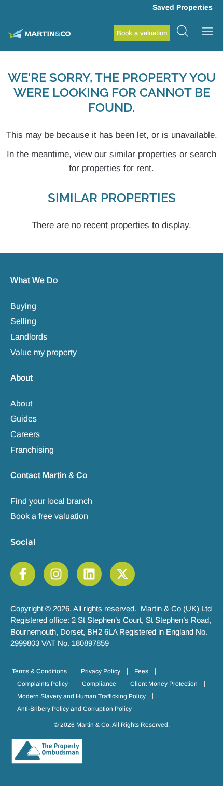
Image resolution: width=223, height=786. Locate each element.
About (21, 403)
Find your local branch (51, 501)
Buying (23, 306)
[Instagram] (56, 574)
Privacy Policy (100, 671)
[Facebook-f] (22, 574)
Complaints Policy (42, 683)
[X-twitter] (122, 574)
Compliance (99, 683)
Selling (23, 321)
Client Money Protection (164, 683)
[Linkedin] (89, 574)
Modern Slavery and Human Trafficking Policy (81, 696)
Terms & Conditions (39, 671)
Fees (141, 671)
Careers (25, 434)
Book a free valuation (49, 516)
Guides (23, 418)
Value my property (43, 352)
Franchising (32, 449)
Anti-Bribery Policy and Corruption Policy (74, 708)
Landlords (28, 336)
